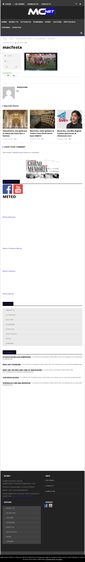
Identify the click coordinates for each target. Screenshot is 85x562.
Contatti (46, 4)
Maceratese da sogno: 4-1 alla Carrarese (30, 39)
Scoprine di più (50, 559)
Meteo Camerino (9, 271)
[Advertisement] (19, 433)
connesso (16, 152)
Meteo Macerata (9, 217)
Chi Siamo (19, 4)
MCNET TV (13, 22)
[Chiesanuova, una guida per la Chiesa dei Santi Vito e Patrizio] (15, 119)
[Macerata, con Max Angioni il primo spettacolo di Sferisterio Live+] (69, 119)
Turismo (6, 27)
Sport (48, 22)
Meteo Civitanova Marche (12, 248)
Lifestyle (16, 27)
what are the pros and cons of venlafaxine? (22, 370)
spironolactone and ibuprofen (16, 383)
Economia (38, 22)
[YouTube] (80, 4)
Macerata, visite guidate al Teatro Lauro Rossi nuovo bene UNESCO (42, 133)
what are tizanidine (12, 364)
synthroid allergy (11, 377)
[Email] (17, 91)
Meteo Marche (8, 294)
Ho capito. (59, 559)
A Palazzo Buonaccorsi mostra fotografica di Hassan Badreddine (52, 364)
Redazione (20, 43)
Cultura (57, 22)
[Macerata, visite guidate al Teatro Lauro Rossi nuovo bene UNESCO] (42, 119)
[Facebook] (76, 4)
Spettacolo (69, 22)
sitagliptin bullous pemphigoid (17, 357)
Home (4, 22)
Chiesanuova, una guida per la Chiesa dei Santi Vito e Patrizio (15, 133)
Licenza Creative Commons (22, 496)
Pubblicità (33, 4)
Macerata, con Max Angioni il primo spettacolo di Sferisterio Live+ (69, 133)
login (8, 4)
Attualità (26, 22)
